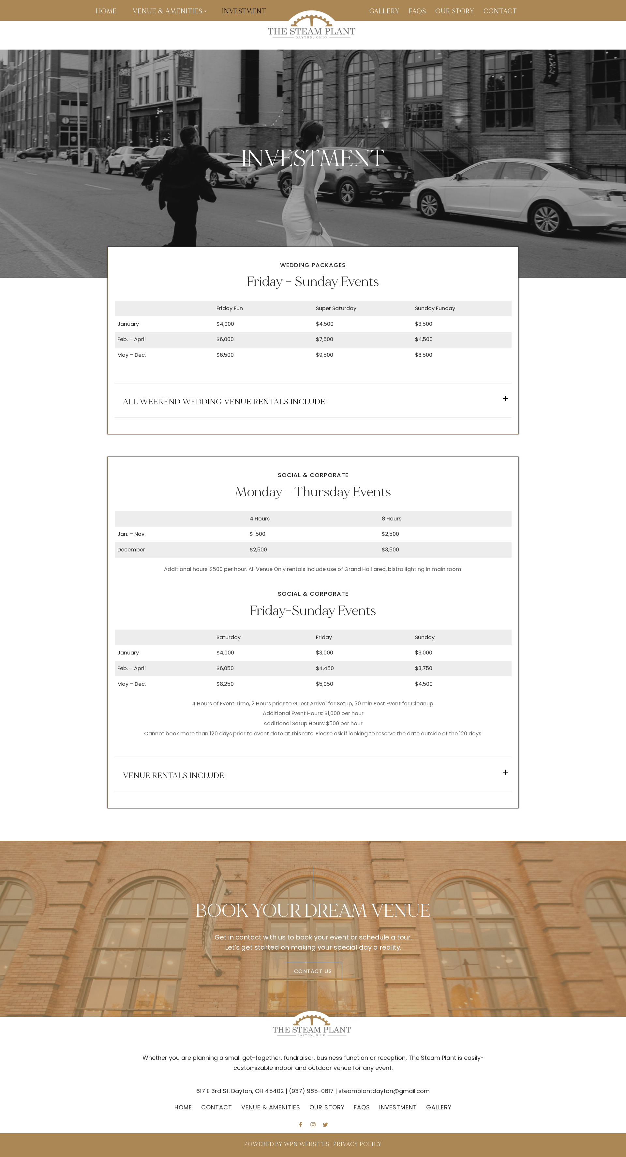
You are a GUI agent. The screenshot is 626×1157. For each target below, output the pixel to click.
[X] (325, 1124)
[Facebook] (300, 1124)
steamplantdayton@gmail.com (384, 1091)
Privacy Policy (357, 1144)
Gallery (384, 11)
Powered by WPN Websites (286, 1144)
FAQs (417, 11)
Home (106, 11)
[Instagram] (313, 1124)
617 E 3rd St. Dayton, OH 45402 (240, 1091)
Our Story (454, 11)
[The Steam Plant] (313, 26)
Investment (244, 11)
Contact (500, 11)
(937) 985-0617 (311, 1091)
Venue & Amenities (270, 1107)
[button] (205, 11)
